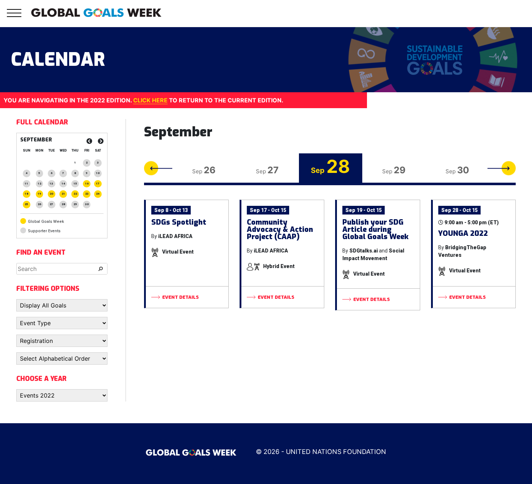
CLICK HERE (150, 100)
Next (501, 168)
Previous (158, 168)
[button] (14, 17)
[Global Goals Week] (96, 12)
